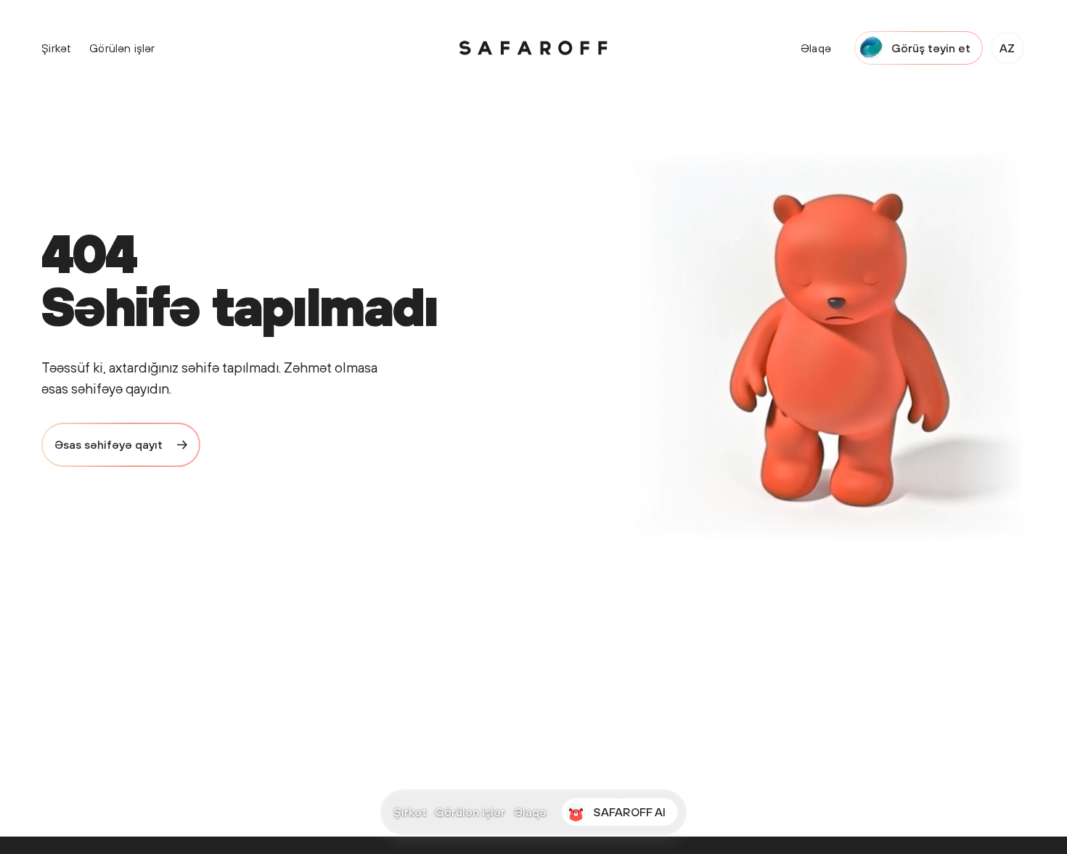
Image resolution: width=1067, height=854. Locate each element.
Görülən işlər (470, 812)
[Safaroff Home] (533, 47)
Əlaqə (530, 812)
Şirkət (410, 812)
